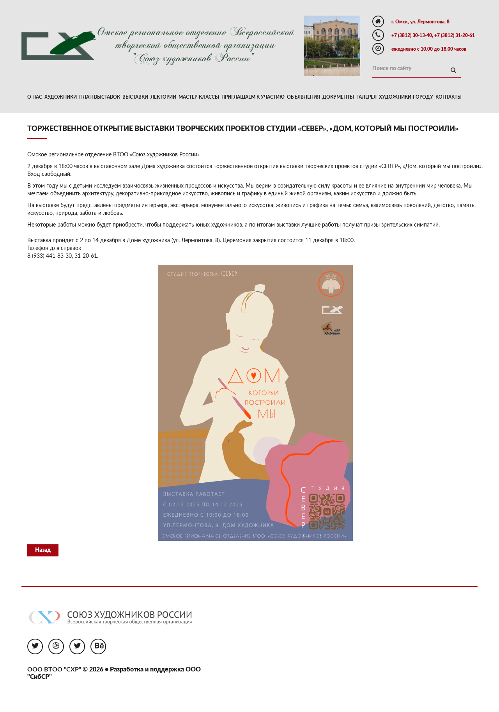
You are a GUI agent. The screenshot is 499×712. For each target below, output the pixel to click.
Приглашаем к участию (253, 97)
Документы (338, 97)
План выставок (99, 97)
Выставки (135, 97)
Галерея (366, 97)
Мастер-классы (199, 97)
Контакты (448, 97)
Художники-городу (406, 97)
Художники (60, 97)
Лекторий (163, 97)
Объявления (303, 97)
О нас (34, 97)
